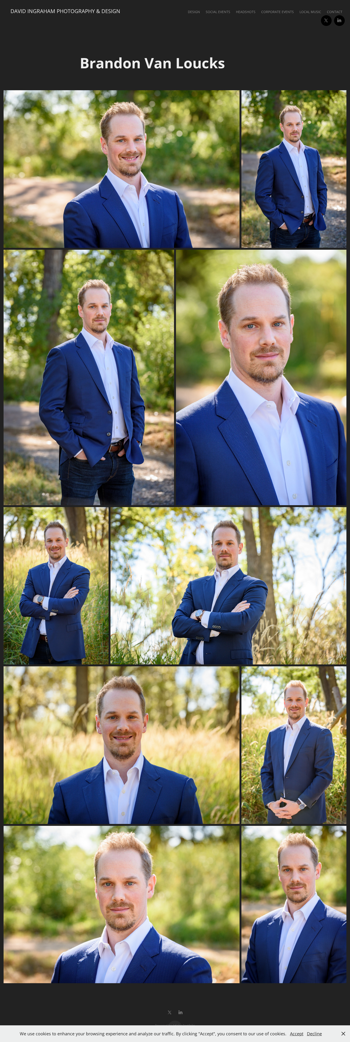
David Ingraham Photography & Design (65, 11)
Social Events (218, 12)
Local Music (310, 12)
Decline (314, 1034)
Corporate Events (277, 12)
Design (194, 12)
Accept (296, 1034)
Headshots (245, 12)
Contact (334, 12)
